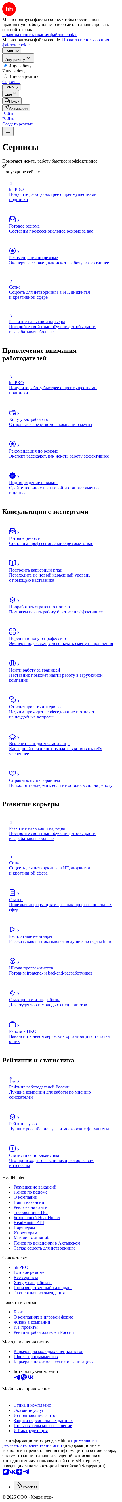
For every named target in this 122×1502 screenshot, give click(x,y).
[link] (12, 100)
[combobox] (26, 1485)
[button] (8, 113)
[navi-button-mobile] (8, 131)
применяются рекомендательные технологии (49, 1443)
